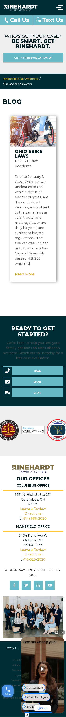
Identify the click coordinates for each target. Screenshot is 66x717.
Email (37, 381)
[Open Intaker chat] (27, 715)
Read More (24, 274)
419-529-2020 (34, 559)
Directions (33, 513)
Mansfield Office (33, 526)
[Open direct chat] (56, 632)
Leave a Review (33, 509)
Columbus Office (33, 486)
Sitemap (11, 648)
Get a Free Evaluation (31, 57)
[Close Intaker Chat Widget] (62, 632)
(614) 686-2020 (34, 519)
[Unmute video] (42, 669)
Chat (37, 392)
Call (37, 370)
